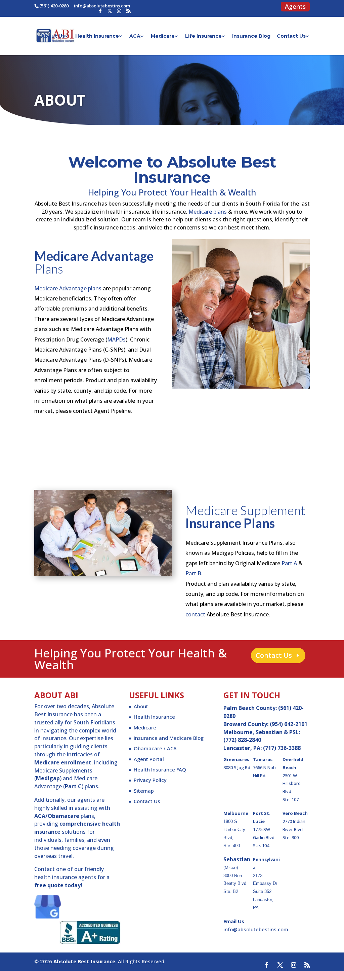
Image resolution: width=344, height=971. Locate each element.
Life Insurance (203, 36)
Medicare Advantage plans (67, 288)
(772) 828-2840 (242, 740)
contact (195, 614)
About (141, 706)
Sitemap (144, 790)
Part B (193, 573)
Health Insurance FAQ (160, 769)
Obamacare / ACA (155, 748)
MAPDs (116, 339)
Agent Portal (149, 759)
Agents (295, 7)
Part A (289, 563)
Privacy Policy (150, 780)
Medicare (163, 36)
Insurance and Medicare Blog (169, 737)
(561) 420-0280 (54, 6)
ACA (134, 36)
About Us (53, 36)
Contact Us (291, 36)
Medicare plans (207, 211)
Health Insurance (97, 36)
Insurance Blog (251, 36)
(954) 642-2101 (288, 724)
